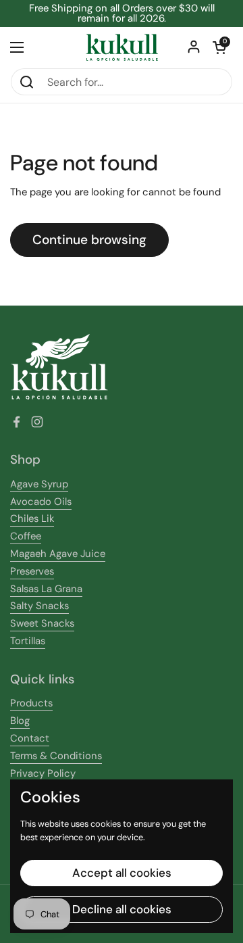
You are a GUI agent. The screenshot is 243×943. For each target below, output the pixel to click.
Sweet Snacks (42, 623)
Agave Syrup (39, 484)
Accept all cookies (121, 872)
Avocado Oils (41, 501)
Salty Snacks (39, 605)
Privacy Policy (43, 773)
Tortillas (27, 641)
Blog (20, 720)
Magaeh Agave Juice (57, 553)
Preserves (32, 571)
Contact (29, 738)
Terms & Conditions (56, 756)
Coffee (25, 536)
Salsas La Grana (46, 589)
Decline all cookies (121, 909)
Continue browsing (89, 239)
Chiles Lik (32, 518)
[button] (219, 47)
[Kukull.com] (122, 47)
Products (31, 703)
